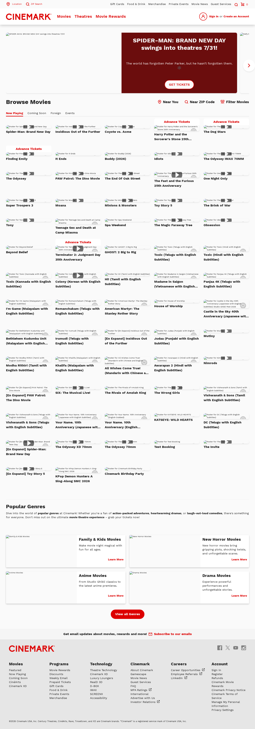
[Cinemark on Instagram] (243, 648)
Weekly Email (58, 678)
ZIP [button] (36, 4)
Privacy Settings (222, 709)
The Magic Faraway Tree (173, 225)
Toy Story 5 (163, 205)
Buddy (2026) (115, 159)
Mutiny (209, 336)
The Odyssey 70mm (120, 447)
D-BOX (94, 686)
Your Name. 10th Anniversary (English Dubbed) (121, 425)
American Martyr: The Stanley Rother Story (122, 311)
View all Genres (127, 614)
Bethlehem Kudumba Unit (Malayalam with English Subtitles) (26, 341)
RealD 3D (96, 682)
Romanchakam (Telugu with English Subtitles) (77, 311)
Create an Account (236, 16)
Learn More (116, 559)
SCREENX (96, 694)
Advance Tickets (182, 122)
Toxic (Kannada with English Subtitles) (28, 284)
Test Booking (164, 447)
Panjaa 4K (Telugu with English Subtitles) (222, 284)
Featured (15, 670)
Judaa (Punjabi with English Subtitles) (176, 341)
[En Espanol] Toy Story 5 (25, 474)
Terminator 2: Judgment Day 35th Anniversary (77, 257)
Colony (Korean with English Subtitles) (77, 284)
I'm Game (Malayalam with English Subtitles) (27, 311)
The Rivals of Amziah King (125, 393)
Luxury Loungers (101, 678)
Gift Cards (117, 4)
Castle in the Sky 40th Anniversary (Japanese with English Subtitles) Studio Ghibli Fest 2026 (226, 314)
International (139, 694)
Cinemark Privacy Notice (228, 690)
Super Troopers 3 (19, 205)
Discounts (56, 674)
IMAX (93, 690)
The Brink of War (217, 205)
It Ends (61, 159)
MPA (139, 690)
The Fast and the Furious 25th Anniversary (174, 183)
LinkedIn (177, 678)
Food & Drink (136, 4)
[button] (236, 4)
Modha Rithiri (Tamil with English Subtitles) (26, 368)
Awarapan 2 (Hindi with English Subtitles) (173, 368)
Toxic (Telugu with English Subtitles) (175, 257)
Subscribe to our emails (173, 634)
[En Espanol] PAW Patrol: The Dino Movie (26, 397)
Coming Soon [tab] (36, 113)
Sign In (214, 16)
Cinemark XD (18, 686)
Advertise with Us (142, 698)
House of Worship (168, 306)
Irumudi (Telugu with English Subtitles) (72, 341)
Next (249, 65)
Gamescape (138, 674)
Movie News (199, 4)
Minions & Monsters (121, 205)
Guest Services (221, 4)
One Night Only (216, 178)
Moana (60, 205)
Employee (185, 674)
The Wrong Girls (167, 393)
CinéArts (15, 682)
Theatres (83, 16)
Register (217, 674)
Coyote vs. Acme (118, 132)
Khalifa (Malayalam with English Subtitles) (74, 368)
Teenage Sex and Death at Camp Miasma (75, 230)
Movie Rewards (111, 16)
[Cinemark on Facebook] (219, 648)
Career (186, 670)
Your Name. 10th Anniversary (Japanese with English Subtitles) (77, 425)
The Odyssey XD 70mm (73, 447)
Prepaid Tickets (60, 682)
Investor (143, 702)
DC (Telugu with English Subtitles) (222, 424)
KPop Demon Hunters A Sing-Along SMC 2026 (74, 478)
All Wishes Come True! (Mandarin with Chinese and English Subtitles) (127, 370)
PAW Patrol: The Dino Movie (77, 178)
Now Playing (17, 674)
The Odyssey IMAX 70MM (224, 159)
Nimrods (210, 363)
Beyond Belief (17, 252)
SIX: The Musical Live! (72, 393)
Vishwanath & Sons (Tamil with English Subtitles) (224, 397)
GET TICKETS (179, 84)
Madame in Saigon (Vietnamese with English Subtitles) (174, 284)
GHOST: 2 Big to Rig (120, 252)
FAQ (133, 686)
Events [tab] (70, 113)
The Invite (211, 447)
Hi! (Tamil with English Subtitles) (123, 281)
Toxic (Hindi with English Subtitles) (223, 257)
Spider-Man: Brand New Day (28, 132)
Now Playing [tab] (14, 113)
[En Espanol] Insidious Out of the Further (126, 341)
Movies (64, 16)
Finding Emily (16, 159)
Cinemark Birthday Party (124, 474)
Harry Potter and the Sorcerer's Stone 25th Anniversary (171, 137)
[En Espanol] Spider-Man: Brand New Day (26, 451)
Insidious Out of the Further (77, 132)
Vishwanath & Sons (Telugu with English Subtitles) (27, 424)
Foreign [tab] (56, 113)
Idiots (158, 159)
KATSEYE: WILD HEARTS (173, 420)
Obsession (212, 225)
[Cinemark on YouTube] (235, 648)
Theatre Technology (103, 670)
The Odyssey (16, 178)
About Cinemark (141, 670)
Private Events (178, 4)
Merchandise (157, 4)
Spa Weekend (115, 225)
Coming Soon (18, 678)
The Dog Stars (215, 132)
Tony (10, 225)
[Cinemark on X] (227, 648)
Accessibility (98, 698)
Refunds (217, 678)
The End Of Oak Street (122, 178)
